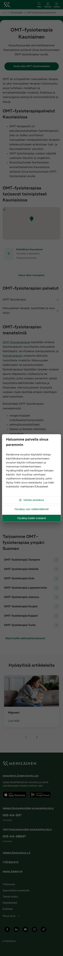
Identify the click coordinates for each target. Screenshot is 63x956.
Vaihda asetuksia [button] (33, 500)
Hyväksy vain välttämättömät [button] (32, 509)
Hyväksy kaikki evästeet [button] (31, 518)
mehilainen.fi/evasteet (34, 486)
